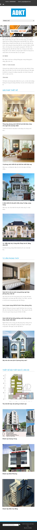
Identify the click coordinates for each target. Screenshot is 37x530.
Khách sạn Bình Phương (10, 474)
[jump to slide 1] (17, 35)
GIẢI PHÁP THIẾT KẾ (10, 90)
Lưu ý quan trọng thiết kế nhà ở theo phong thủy (17, 305)
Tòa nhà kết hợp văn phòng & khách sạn (15, 404)
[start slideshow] (15, 35)
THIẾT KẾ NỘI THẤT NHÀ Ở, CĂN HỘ (16, 370)
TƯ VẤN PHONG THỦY (11, 258)
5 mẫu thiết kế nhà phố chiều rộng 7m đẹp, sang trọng (17, 204)
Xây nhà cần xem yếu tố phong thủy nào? (15, 360)
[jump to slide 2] (18, 35)
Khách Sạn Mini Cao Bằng (10, 509)
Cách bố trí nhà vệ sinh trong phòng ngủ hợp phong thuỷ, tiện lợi (16, 293)
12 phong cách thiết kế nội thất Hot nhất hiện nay (17, 164)
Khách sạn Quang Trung (10, 439)
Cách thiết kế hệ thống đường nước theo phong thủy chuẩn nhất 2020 (17, 319)
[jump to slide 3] (20, 35)
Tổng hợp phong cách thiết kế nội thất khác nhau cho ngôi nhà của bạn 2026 (17, 125)
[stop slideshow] (22, 35)
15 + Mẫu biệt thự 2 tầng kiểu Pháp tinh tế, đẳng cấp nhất (17, 244)
